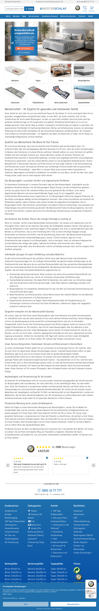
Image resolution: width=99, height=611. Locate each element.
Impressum (78, 510)
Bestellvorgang (11, 517)
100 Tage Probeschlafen (15, 521)
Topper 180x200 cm (59, 579)
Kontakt (8, 514)
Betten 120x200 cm (13, 575)
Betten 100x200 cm (13, 572)
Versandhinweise (12, 528)
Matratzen (16, 16)
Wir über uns (10, 535)
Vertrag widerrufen (81, 524)
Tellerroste (81, 16)
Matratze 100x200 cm (37, 572)
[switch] (91, 595)
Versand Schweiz (12, 531)
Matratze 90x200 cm (36, 568)
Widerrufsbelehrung (82, 521)
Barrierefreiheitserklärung (84, 538)
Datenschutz (79, 514)
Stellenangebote (12, 538)
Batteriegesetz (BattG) (83, 535)
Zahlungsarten (11, 524)
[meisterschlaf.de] (53, 7)
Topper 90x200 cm (58, 568)
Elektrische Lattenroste (68, 16)
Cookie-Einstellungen (82, 552)
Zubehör (90, 16)
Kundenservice (11, 510)
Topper (24, 16)
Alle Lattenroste (34, 16)
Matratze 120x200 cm (37, 575)
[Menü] (95, 581)
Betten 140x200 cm (13, 579)
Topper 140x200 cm (59, 572)
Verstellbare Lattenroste (50, 16)
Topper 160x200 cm (59, 575)
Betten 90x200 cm (12, 568)
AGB (75, 517)
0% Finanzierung (11, 542)
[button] (11, 41)
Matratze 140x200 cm (37, 579)
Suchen (30, 9)
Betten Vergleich (81, 542)
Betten (8, 16)
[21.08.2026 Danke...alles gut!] (31, 456)
